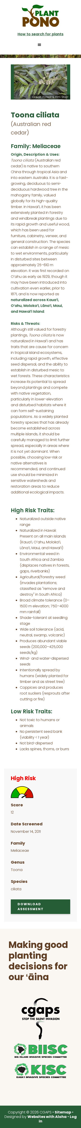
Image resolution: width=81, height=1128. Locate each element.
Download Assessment (31, 906)
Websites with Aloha (47, 1116)
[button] (40, 44)
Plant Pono (40, 15)
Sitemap (63, 1112)
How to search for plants (40, 34)
